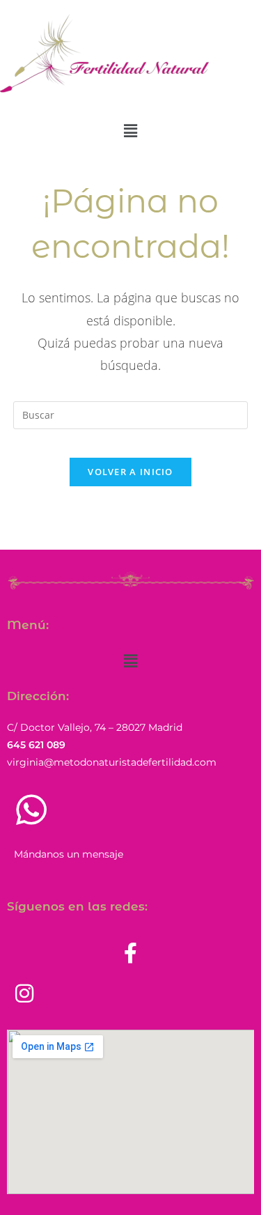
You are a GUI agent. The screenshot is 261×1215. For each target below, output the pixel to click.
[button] (130, 130)
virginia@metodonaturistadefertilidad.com (111, 762)
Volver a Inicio (130, 471)
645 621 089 (36, 744)
